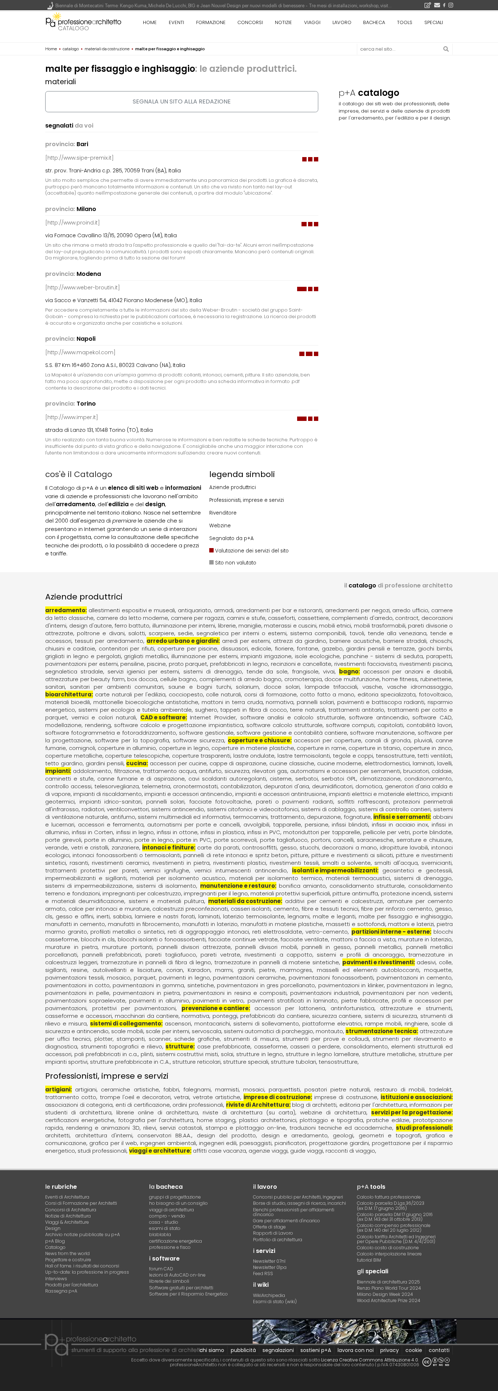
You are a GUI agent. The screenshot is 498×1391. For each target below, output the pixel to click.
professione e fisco (170, 1247)
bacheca (374, 22)
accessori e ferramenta (111, 824)
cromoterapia (303, 679)
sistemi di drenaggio (212, 671)
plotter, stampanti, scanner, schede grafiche (157, 1039)
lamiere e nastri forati (165, 916)
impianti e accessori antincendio (188, 794)
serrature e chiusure (424, 840)
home (150, 22)
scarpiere (161, 633)
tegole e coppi (353, 755)
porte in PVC (193, 840)
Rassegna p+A (61, 1291)
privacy (389, 1350)
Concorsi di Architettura (70, 1210)
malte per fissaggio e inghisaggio (405, 916)
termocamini (250, 817)
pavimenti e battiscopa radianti (380, 702)
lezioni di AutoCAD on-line (177, 1275)
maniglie (249, 625)
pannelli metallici (378, 947)
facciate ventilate (304, 939)
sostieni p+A (315, 1350)
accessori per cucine (178, 763)
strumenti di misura (251, 1039)
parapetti (439, 656)
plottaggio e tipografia (331, 1120)
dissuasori (234, 648)
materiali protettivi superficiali (290, 893)
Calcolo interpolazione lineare (389, 1254)
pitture (299, 855)
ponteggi (225, 1016)
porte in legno (154, 840)
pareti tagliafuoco (170, 954)
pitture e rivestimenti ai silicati (352, 855)
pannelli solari (315, 702)
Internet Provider (213, 717)
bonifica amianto (302, 886)
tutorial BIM (369, 1260)
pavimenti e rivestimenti (377, 962)
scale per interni (167, 1031)
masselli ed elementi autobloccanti (368, 970)
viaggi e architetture (159, 1150)
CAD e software (163, 717)
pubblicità (243, 1350)
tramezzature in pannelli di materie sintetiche (276, 962)
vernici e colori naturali (103, 717)
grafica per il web (113, 1143)
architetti (57, 1135)
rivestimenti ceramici (120, 863)
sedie (185, 633)
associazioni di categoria (79, 1105)
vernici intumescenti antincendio (240, 870)
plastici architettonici (267, 1120)
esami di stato (164, 1228)
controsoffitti (259, 847)
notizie (283, 22)
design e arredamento (294, 1135)
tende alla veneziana (397, 633)
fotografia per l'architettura (155, 1120)
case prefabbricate (223, 1046)
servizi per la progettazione (411, 1112)
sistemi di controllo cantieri (394, 809)
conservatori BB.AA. (164, 1135)
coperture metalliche (73, 755)
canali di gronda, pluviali (398, 740)
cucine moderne (339, 763)
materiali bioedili (67, 702)
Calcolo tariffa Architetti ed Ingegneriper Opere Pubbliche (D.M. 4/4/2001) (396, 1239)
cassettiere (313, 618)
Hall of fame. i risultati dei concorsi (82, 1266)
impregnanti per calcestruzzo (141, 893)
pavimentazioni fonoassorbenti (331, 977)
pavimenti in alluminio (159, 1000)
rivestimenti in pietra (181, 863)
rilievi (149, 1128)
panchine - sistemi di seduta (383, 656)
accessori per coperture (327, 740)
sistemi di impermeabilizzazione (89, 886)
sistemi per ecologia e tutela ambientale (135, 710)
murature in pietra (71, 947)
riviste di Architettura (257, 1105)
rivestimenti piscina (426, 664)
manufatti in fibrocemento (144, 924)
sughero (206, 710)
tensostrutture (395, 755)
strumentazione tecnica (381, 1031)
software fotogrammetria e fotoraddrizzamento (110, 732)
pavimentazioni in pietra (146, 993)
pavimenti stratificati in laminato (293, 1000)
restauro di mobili (399, 1089)
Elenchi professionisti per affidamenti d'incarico (293, 1212)
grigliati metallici (146, 656)
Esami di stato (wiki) (275, 1301)
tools (404, 22)
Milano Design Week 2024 (385, 1294)
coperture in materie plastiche (252, 748)
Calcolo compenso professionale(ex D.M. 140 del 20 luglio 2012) (394, 1227)
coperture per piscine (187, 648)
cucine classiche (291, 763)
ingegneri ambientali (168, 1143)
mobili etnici (335, 625)
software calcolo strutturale (284, 725)
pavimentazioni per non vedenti (407, 993)
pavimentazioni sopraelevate (85, 1000)
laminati (423, 763)
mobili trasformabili (379, 625)
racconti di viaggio (350, 1150)
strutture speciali (245, 1062)
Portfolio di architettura (277, 1239)
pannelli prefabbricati (111, 954)
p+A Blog (55, 1241)
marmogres (296, 970)
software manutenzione (382, 732)
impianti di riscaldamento (107, 794)
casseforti (281, 618)
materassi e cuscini (290, 625)
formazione (211, 22)
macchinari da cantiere (147, 1016)
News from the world (67, 1253)
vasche (372, 687)
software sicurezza (198, 740)
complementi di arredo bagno (240, 679)
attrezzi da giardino (299, 641)
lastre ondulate (254, 755)
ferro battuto (131, 625)
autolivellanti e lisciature (127, 970)
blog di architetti (314, 1105)
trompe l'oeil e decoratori (135, 1097)
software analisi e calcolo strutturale (292, 717)
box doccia (142, 679)
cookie (413, 1350)
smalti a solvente (346, 863)
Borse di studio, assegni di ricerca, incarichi (299, 1203)
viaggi (312, 22)
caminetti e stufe (69, 778)
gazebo (332, 648)
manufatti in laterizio (210, 924)
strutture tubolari (293, 1062)
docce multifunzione (351, 679)
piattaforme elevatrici (332, 1023)
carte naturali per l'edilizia (130, 694)
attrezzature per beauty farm (84, 679)
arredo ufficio (410, 610)
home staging (216, 1120)
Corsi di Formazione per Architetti (81, 1203)
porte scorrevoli (235, 840)
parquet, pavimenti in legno (172, 977)
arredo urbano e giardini (182, 641)
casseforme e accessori (78, 1016)
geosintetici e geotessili (417, 870)
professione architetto (83, 21)
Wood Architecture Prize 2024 (388, 1300)
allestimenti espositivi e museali (132, 610)
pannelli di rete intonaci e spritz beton (235, 855)
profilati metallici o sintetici (127, 931)
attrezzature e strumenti (416, 1008)
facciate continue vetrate (243, 939)
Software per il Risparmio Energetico (188, 1294)
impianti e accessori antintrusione (280, 794)
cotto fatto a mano (327, 694)
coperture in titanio (374, 748)
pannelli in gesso (325, 947)
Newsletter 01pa (270, 1267)
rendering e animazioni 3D (103, 1128)
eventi (176, 22)
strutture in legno (259, 1054)
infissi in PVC (263, 832)
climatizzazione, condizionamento (406, 778)
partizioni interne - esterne (390, 931)
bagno (348, 671)
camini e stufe (246, 618)
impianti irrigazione (266, 656)
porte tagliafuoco (284, 840)
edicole (261, 648)
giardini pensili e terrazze (380, 648)
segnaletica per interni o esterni (242, 633)
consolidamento (365, 1046)
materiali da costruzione (244, 901)
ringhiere (416, 1023)
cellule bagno (178, 679)
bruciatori (416, 771)
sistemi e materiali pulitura (166, 901)
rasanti (79, 863)
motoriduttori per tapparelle (321, 832)
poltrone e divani (100, 633)
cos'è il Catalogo (78, 474)
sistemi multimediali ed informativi (184, 817)
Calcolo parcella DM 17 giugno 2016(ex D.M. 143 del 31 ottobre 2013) (395, 1216)
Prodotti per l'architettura (71, 1285)
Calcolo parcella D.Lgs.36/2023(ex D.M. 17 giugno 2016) (390, 1205)
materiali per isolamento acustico (177, 878)
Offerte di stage (269, 1227)
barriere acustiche (355, 641)
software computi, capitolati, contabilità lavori (389, 725)
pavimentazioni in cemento (414, 977)
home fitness (399, 679)
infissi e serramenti (401, 817)
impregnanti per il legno (216, 893)
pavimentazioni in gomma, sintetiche (163, 985)
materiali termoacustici (358, 878)
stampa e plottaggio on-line (246, 1128)
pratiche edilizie (387, 1120)
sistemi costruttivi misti (187, 1054)
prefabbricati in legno (239, 664)
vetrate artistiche (216, 1097)
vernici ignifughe (166, 870)
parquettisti (284, 1089)
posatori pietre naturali (337, 1089)
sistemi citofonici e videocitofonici (253, 809)
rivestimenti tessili (294, 863)
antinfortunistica (352, 1008)
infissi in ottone (177, 832)
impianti (57, 771)
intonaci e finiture (168, 847)
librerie (227, 625)
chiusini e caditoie (70, 648)
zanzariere (125, 847)
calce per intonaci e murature (109, 909)
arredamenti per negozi (357, 610)
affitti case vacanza (219, 1150)
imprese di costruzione (277, 1097)
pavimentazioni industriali (324, 993)
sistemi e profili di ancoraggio (360, 954)
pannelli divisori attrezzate (194, 947)
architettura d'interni (103, 1135)
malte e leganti (334, 916)
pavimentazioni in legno (419, 985)
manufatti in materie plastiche (282, 924)
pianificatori (290, 1143)
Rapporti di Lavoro (273, 1233)
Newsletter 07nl (269, 1261)
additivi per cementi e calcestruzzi (334, 901)
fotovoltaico (435, 694)
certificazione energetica (175, 1241)
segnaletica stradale (74, 671)
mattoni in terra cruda (232, 702)
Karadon (199, 970)
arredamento (65, 610)
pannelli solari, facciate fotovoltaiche (198, 801)
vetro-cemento (327, 931)
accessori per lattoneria (289, 1008)
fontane (307, 648)
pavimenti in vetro (218, 1000)
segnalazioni (278, 1350)
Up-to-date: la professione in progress (87, 1272)
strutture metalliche (389, 1054)
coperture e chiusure (259, 740)
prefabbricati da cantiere (274, 1016)
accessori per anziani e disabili (407, 671)
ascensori (178, 1023)
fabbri (171, 1089)
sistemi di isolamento (166, 886)
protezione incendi (406, 893)
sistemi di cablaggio (328, 809)
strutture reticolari (196, 1062)
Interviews (56, 1278)
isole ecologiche (317, 656)
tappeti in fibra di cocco (253, 710)
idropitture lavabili (404, 847)
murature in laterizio (425, 939)
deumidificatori (332, 786)
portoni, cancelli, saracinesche (352, 840)
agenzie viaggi (268, 1150)
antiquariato (194, 610)
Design (53, 1228)
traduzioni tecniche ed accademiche (340, 1128)
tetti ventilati (434, 755)
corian (174, 970)
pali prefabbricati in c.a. (106, 1054)
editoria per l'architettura (373, 1105)
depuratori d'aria (286, 786)
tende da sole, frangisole (282, 671)
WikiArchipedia (269, 1295)
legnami (299, 916)
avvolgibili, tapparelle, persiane (286, 824)
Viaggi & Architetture (67, 1222)
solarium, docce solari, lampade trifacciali (296, 687)
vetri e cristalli (90, 847)
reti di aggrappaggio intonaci (208, 931)
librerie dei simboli (169, 1281)
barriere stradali (405, 641)
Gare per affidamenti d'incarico (286, 1221)
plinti (147, 1054)
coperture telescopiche (137, 755)
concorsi (250, 22)
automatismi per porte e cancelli (193, 824)
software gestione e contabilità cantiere (292, 732)
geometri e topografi (390, 1135)
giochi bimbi (435, 648)
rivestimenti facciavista (365, 664)
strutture (179, 1046)
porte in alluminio (107, 840)
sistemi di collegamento (125, 1023)
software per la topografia (132, 740)
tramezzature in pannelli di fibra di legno (156, 962)
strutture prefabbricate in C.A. (130, 1062)
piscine (156, 664)
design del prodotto (226, 1135)
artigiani (57, 1089)
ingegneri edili (218, 1143)
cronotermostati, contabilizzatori (217, 786)
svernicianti (436, 863)
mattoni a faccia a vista (363, 939)
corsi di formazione (270, 694)
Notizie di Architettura (68, 1216)
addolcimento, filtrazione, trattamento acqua (134, 771)
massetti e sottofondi (355, 924)
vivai (329, 671)
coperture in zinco (427, 748)
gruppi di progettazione (175, 1197)
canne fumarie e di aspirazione (141, 778)
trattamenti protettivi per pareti (91, 870)
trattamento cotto (70, 1097)
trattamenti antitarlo (356, 710)
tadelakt (440, 1089)
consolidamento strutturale (367, 886)
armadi (223, 610)
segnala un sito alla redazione (182, 101)
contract (407, 618)
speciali (433, 22)
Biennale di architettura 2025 (388, 1282)
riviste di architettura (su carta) (249, 1112)
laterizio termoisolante (253, 916)
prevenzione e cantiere (215, 1008)
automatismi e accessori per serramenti (345, 771)
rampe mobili (383, 1023)
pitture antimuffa (355, 893)
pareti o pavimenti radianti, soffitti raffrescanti (322, 801)
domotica (368, 786)
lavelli (444, 763)
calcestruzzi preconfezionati (190, 909)
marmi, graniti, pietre (245, 970)
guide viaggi (306, 1150)
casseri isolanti (251, 909)
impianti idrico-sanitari (110, 801)
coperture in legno (184, 748)
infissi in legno (135, 832)
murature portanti (127, 947)
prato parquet (188, 664)
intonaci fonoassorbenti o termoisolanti (126, 855)
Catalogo (55, 1247)
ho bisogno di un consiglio (178, 1203)
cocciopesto (186, 694)
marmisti (227, 1089)
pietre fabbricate (364, 1000)
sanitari (55, 687)
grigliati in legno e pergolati (83, 656)
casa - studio (163, 1222)
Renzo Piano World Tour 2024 (389, 1288)
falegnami (197, 1089)
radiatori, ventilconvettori (115, 809)
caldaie (442, 771)
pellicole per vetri (386, 832)
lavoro (341, 22)
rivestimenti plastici (239, 863)
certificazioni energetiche (79, 1120)
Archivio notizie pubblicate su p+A (82, 1234)
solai (227, 1054)
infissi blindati (350, 824)
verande (56, 847)
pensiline (132, 664)
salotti (136, 633)
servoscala (206, 1031)
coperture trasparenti (201, 755)
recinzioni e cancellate (301, 664)
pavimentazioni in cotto (77, 985)
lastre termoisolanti (303, 755)
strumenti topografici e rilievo (121, 1046)
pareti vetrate (220, 954)
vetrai (181, 1097)
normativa (279, 702)
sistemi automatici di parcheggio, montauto (283, 1031)
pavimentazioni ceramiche (249, 977)
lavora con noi (356, 1350)
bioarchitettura (68, 694)
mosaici (253, 1089)
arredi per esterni (246, 641)
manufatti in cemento (75, 924)
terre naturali (307, 710)
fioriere (284, 648)
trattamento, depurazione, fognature (321, 817)
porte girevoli (63, 840)
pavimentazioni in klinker (351, 985)
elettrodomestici (387, 763)
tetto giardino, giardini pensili (84, 763)
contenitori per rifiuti (126, 648)
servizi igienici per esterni (143, 671)
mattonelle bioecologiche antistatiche (146, 702)
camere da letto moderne (132, 618)
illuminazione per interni (183, 625)
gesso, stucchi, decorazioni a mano (328, 847)
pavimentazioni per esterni (81, 664)
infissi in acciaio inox (400, 824)
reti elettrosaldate (277, 931)
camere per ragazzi (197, 618)
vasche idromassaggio (419, 687)
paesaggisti (256, 1143)
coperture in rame (321, 748)
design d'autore (90, 625)
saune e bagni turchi (199, 687)
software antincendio (378, 717)
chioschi (441, 641)
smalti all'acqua (396, 863)
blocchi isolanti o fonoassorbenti (162, 939)
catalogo (73, 28)
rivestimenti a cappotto (278, 954)
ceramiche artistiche (130, 1089)
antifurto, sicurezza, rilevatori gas (243, 771)
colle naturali (223, 694)
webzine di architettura (333, 1112)
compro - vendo (167, 1216)
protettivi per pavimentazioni (134, 1008)
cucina (136, 763)
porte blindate (432, 832)
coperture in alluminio (127, 748)
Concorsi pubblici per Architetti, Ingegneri (298, 1197)
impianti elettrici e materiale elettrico (379, 794)
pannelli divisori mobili (266, 947)
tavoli (357, 633)
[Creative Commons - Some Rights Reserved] (436, 1362)
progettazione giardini (339, 1143)
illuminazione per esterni (204, 656)
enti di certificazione (143, 1105)
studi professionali (423, 1128)
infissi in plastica (222, 832)
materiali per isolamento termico (275, 878)
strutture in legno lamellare (322, 1054)
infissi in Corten (92, 832)
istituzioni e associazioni (416, 1097)
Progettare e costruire (68, 1260)
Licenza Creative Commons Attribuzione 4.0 (369, 1360)
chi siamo (211, 1350)
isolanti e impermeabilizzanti (334, 870)
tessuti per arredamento (109, 641)
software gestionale (206, 732)
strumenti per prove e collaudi (326, 1039)
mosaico (119, 977)
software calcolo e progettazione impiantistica (178, 725)
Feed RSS (263, 1273)
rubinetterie (436, 679)
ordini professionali (197, 1105)
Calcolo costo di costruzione (388, 1248)
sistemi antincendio (177, 809)
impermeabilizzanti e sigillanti (85, 878)
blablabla (160, 1234)
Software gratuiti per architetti (181, 1288)
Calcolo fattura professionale (389, 1197)
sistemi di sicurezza (391, 1016)
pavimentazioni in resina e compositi (235, 993)
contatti (439, 1350)
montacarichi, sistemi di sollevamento (246, 1023)
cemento (286, 909)
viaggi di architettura (171, 1210)
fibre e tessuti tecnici (329, 909)
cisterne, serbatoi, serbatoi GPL (313, 778)
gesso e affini (74, 916)
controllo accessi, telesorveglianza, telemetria (107, 786)
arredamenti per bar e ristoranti (279, 610)
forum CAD (161, 1269)
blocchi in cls (98, 939)
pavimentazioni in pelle (77, 993)
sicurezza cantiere (336, 1016)
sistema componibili (318, 633)
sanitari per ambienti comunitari (116, 687)
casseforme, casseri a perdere (297, 1046)
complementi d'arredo (362, 618)
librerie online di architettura (157, 1112)
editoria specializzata (387, 694)
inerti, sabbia (114, 916)
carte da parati (218, 847)
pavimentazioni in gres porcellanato (266, 985)
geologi (343, 1135)
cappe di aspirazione (238, 763)
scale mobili (127, 1031)
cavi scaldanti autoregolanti (227, 778)
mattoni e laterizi (411, 924)
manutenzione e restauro (237, 886)
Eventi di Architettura (67, 1197)
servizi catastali (181, 1128)
